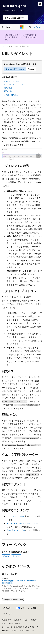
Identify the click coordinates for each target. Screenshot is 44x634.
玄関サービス (27, 46)
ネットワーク (14, 46)
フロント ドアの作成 (16, 516)
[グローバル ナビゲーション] (2, 27)
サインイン (37, 27)
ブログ (33, 620)
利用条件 (5, 630)
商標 (13, 630)
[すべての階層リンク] (4, 47)
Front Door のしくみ (16, 530)
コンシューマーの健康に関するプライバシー (19, 627)
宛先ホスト (8, 88)
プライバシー (13, 623)
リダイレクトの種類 (11, 81)
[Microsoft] (22, 27)
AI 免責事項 (6, 620)
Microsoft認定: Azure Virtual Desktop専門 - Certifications (20, 582)
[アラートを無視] (40, 4)
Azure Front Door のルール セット (22, 523)
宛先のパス (8, 91)
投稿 (3, 623)
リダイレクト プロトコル (13, 84)
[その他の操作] (40, 47)
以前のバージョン (21, 620)
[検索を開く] (30, 27)
